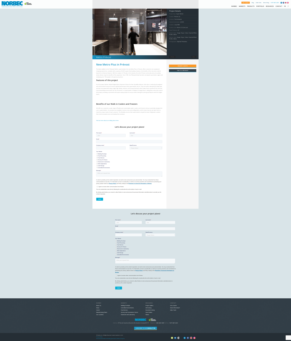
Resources (270, 6)
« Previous (172, 57)
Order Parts (258, 2)
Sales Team (173, 310)
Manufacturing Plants (101, 312)
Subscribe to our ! (145, 328)
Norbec (234, 6)
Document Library (150, 310)
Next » (193, 57)
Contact (279, 6)
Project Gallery (149, 305)
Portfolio (260, 6)
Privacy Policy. (99, 337)
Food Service (124, 310)
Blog (253, 2)
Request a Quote (183, 66)
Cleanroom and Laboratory (128, 314)
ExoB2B (121, 335)
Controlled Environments (127, 307)
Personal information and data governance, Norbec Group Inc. (110, 338)
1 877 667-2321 (275, 2)
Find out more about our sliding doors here (107, 120)
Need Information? (175, 307)
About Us (98, 305)
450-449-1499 (160, 323)
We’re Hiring (266, 2)
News (97, 307)
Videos (147, 314)
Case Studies (149, 312)
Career (98, 310)
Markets (242, 6)
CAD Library (149, 307)
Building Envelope (125, 305)
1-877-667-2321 (173, 323)
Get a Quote (246, 2)
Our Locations (100, 314)
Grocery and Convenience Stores (129, 312)
